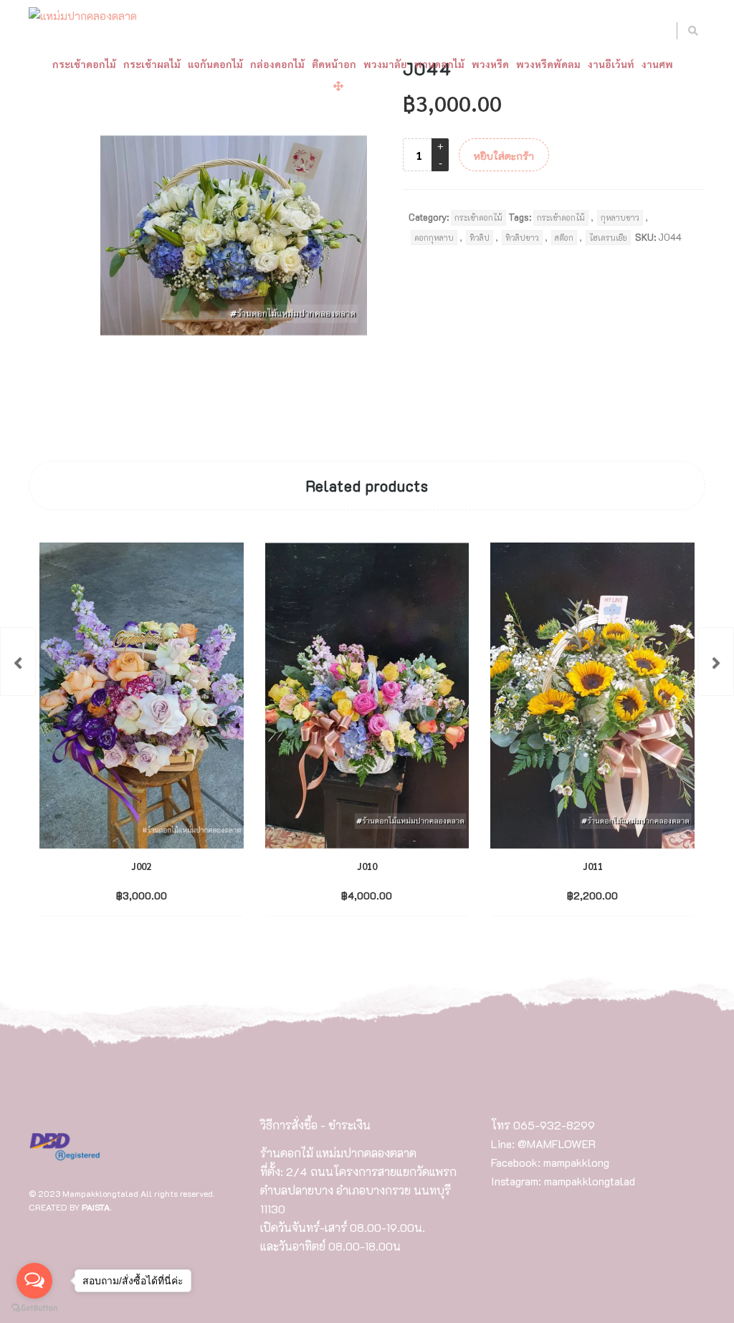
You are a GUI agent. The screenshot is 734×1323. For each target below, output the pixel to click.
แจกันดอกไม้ (215, 63)
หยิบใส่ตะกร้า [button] (128, 894)
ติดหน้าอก (334, 63)
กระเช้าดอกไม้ (84, 63)
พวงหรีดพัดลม (548, 63)
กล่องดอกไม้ (277, 63)
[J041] (18, 661)
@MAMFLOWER (557, 1143)
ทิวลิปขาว (522, 237)
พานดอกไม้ (439, 63)
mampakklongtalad (589, 1180)
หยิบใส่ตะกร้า (504, 156)
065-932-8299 (554, 1124)
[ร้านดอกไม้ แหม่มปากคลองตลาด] (83, 16)
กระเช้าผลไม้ (152, 63)
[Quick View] (170, 894)
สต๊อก (564, 237)
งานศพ (657, 63)
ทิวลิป (480, 237)
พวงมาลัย (385, 63)
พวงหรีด (490, 63)
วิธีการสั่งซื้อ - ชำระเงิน (315, 1124)
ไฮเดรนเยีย (608, 237)
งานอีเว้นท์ (611, 63)
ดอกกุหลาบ (434, 237)
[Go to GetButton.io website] (34, 1308)
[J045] (716, 661)
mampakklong (576, 1162)
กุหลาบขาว (620, 217)
